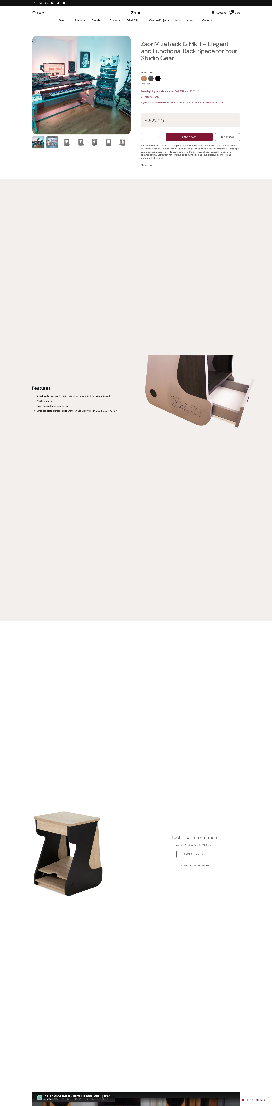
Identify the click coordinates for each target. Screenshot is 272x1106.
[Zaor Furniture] (136, 12)
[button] (38, 13)
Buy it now (227, 137)
